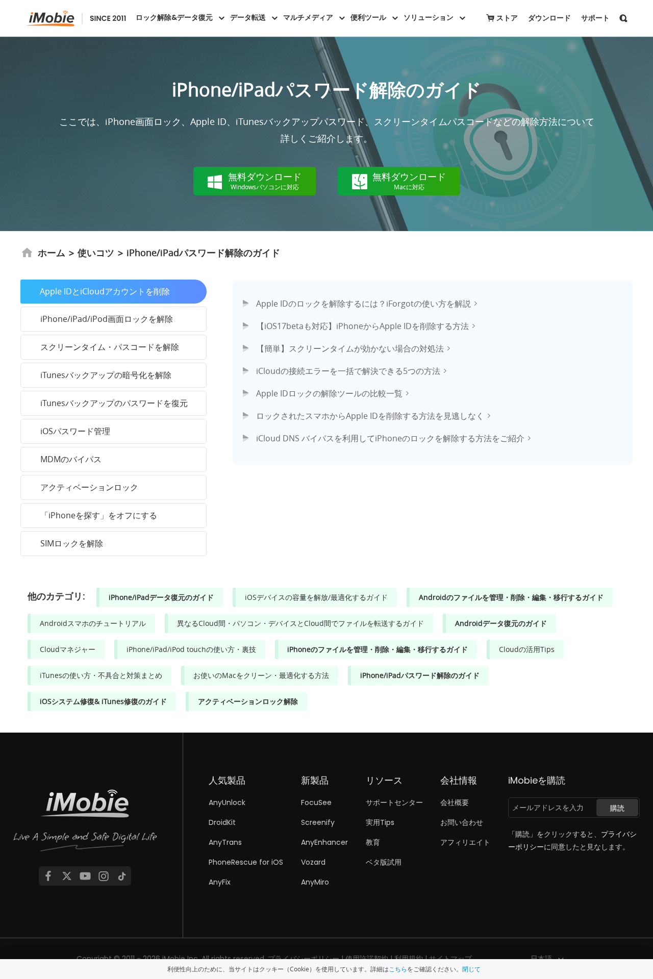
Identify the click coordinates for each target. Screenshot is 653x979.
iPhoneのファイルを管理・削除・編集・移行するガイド (377, 649)
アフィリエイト (465, 842)
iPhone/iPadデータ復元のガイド (161, 597)
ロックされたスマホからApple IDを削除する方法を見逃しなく (370, 415)
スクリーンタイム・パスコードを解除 (109, 347)
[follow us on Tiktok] (122, 876)
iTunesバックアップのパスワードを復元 (114, 403)
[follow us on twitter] (66, 876)
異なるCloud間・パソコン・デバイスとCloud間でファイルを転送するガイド (300, 623)
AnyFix (220, 882)
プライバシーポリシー (303, 958)
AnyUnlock (227, 802)
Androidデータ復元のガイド (501, 623)
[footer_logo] (85, 824)
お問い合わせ (461, 822)
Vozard (313, 862)
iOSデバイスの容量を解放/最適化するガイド (316, 597)
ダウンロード (549, 18)
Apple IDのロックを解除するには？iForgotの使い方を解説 (363, 303)
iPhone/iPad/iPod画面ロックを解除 (106, 318)
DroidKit (222, 822)
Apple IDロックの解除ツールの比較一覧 (329, 393)
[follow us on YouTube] (85, 876)
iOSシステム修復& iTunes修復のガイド (103, 701)
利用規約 (408, 958)
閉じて (471, 969)
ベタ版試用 (383, 862)
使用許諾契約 (366, 958)
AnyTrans (225, 842)
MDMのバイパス (71, 459)
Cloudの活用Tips (527, 649)
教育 (373, 842)
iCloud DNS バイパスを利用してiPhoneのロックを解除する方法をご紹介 (390, 438)
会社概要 (454, 802)
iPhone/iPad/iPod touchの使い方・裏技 (191, 649)
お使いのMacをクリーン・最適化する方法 (261, 675)
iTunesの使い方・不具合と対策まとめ (101, 675)
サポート (595, 18)
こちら (398, 969)
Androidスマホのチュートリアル (93, 623)
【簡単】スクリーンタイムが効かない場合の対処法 (350, 348)
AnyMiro (315, 882)
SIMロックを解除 (71, 543)
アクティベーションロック (89, 487)
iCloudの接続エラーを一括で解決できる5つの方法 (348, 370)
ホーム (51, 252)
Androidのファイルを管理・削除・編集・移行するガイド (511, 597)
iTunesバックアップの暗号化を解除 (105, 375)
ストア (507, 18)
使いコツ (96, 252)
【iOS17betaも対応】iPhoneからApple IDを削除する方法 (362, 326)
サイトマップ (450, 958)
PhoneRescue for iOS (246, 862)
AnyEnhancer (324, 842)
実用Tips (380, 822)
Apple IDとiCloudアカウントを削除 (105, 291)
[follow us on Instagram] (103, 876)
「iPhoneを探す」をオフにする (98, 515)
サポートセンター (394, 802)
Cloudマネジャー (67, 649)
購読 (617, 808)
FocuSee (316, 802)
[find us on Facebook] (48, 876)
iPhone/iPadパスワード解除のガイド (420, 675)
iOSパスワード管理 (75, 431)
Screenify (318, 822)
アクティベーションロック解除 (248, 701)
